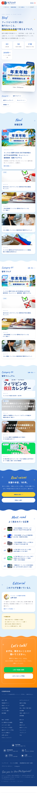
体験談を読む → (18, 494)
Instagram (17, 766)
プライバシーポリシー (7, 766)
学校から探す (18, 500)
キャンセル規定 (14, 763)
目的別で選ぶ (5, 708)
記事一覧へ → (31, 268)
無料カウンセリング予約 (8, 730)
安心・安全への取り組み (25, 708)
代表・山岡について (24, 713)
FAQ (21, 735)
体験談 (6, 104)
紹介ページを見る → (9, 609)
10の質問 (22, 705)
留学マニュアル (8, 100)
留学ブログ (17, 96)
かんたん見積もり (6, 732)
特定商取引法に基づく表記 (26, 763)
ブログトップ (23, 732)
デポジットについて (6, 737)
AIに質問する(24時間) (7, 722)
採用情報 (22, 715)
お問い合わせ (5, 735)
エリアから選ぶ (5, 710)
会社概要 (22, 710)
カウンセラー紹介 (6, 725)
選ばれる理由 (23, 703)
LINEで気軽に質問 (18, 670)
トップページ (5, 763)
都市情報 (4, 713)
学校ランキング (5, 705)
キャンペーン (21, 100)
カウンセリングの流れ (7, 727)
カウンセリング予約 (18, 676)
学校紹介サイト (5, 703)
